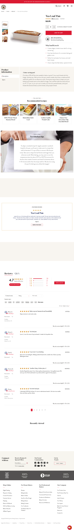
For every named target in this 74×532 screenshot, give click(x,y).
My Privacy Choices (56, 523)
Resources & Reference (44, 502)
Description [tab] (5, 76)
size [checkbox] (6, 302)
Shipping (5, 501)
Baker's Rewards (6, 508)
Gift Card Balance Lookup (9, 506)
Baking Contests (24, 503)
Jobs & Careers (60, 498)
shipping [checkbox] (27, 302)
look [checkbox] (36, 302)
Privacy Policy (22, 523)
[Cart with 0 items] (67, 5)
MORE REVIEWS (37, 224)
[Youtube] (38, 466)
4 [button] (39, 410)
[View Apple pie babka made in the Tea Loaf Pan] (5, 39)
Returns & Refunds (7, 503)
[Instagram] (41, 463)
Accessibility (14, 523)
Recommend (7, 316)
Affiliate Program (7, 511)
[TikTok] (38, 463)
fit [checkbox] (13, 302)
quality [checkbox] (10, 302)
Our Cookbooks (24, 506)
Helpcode (49, 523)
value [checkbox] (23, 302)
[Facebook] (35, 463)
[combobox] (24, 295)
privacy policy (21, 466)
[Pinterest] (47, 463)
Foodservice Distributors (44, 497)
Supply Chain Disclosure (5, 523)
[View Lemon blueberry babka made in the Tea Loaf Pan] (5, 32)
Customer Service (7, 498)
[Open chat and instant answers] (69, 527)
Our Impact (60, 503)
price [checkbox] (32, 302)
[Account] (64, 5)
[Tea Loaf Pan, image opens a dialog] (27, 36)
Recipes (23, 490)
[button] (38, 279)
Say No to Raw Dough (26, 498)
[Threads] (44, 463)
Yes (12, 316)
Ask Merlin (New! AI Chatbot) (26, 509)
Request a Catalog (7, 493)
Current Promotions (7, 495)
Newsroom (59, 510)
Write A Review (59, 283)
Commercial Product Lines (45, 495)
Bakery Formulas (43, 500)
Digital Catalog (6, 490)
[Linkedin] (35, 466)
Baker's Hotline (24, 495)
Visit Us (59, 495)
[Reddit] (41, 466)
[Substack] (44, 466)
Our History (60, 501)
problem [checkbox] (18, 302)
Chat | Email (59, 463)
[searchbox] (10, 295)
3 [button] (36, 410)
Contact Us (59, 513)
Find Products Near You (62, 493)
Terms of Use (29, 523)
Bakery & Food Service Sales (45, 492)
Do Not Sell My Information (39, 523)
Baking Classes (24, 501)
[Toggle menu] (71, 6)
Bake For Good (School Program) (62, 507)
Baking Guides (24, 493)
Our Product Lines (61, 490)
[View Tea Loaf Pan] (5, 24)
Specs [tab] (3, 80)
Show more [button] (40, 302)
